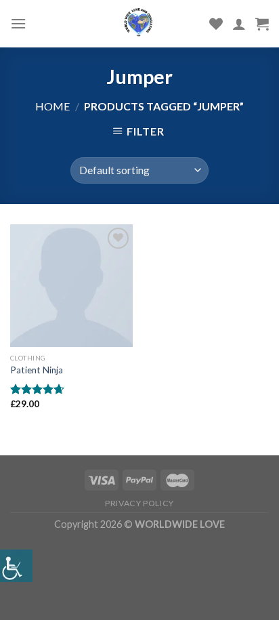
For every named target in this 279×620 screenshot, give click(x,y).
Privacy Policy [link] (139, 503)
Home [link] (52, 106)
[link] (16, 566)
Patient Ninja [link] (36, 370)
